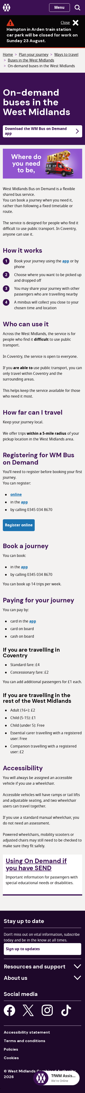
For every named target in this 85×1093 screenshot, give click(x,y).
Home (8, 55)
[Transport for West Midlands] (7, 8)
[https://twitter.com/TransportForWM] (28, 1010)
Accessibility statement (27, 1032)
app (65, 261)
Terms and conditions (24, 1040)
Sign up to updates (23, 949)
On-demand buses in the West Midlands (41, 66)
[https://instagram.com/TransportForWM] (47, 1010)
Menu (59, 7)
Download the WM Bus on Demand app (36, 131)
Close (65, 23)
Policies (11, 1049)
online (16, 494)
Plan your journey (33, 55)
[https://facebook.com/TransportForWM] (9, 1010)
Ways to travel (66, 55)
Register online (19, 525)
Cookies (11, 1057)
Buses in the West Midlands (31, 60)
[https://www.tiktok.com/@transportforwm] (66, 1010)
